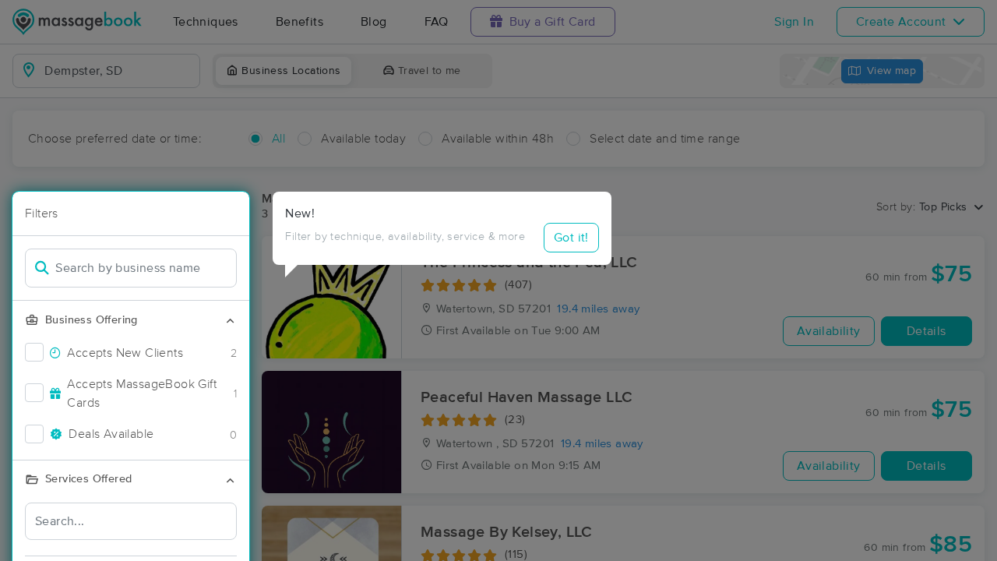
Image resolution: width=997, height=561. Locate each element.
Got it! (571, 237)
